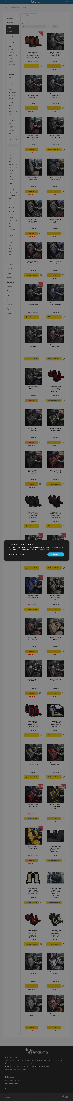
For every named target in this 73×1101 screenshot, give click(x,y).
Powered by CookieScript (57, 559)
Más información (44, 549)
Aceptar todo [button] (56, 554)
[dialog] (36, 550)
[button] (16, 554)
